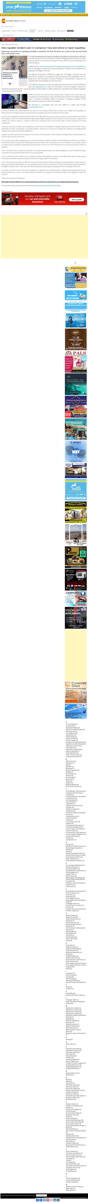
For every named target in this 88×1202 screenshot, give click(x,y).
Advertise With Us (82, 1197)
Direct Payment (47, 1197)
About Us (75, 1197)
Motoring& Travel (32, 31)
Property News (23, 31)
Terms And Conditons (57, 1197)
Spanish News (6, 31)
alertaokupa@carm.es (39, 87)
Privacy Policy (66, 1197)
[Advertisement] (44, 237)
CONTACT (8, 15)
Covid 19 (14, 31)
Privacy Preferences (41, 1195)
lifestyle (40, 31)
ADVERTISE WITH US (16, 15)
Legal (71, 1197)
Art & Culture (61, 31)
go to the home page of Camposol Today (47, 185)
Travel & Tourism (50, 31)
